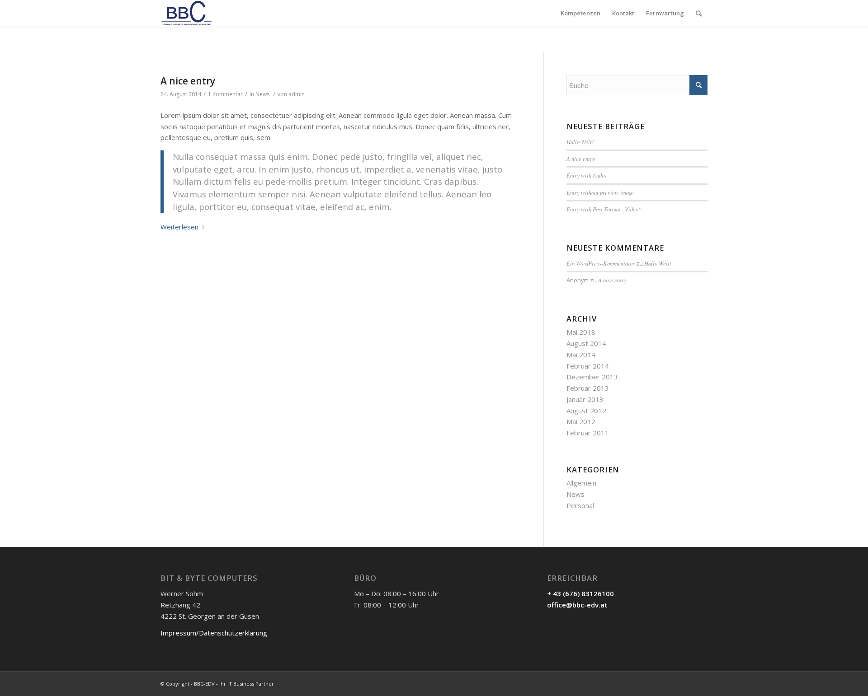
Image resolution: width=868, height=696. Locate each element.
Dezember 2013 (592, 376)
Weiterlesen (179, 226)
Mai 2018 (580, 331)
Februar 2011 (587, 432)
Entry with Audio (586, 175)
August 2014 (586, 343)
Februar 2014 (587, 365)
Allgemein (581, 482)
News (262, 94)
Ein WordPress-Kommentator (600, 263)
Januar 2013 (585, 399)
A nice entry (187, 81)
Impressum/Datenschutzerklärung (213, 632)
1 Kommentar (225, 94)
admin (296, 94)
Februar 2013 (587, 387)
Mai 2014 (580, 354)
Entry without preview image (600, 192)
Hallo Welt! (580, 141)
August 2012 (586, 410)
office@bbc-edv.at (577, 604)
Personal (580, 505)
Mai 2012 (580, 421)
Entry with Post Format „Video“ (604, 209)
